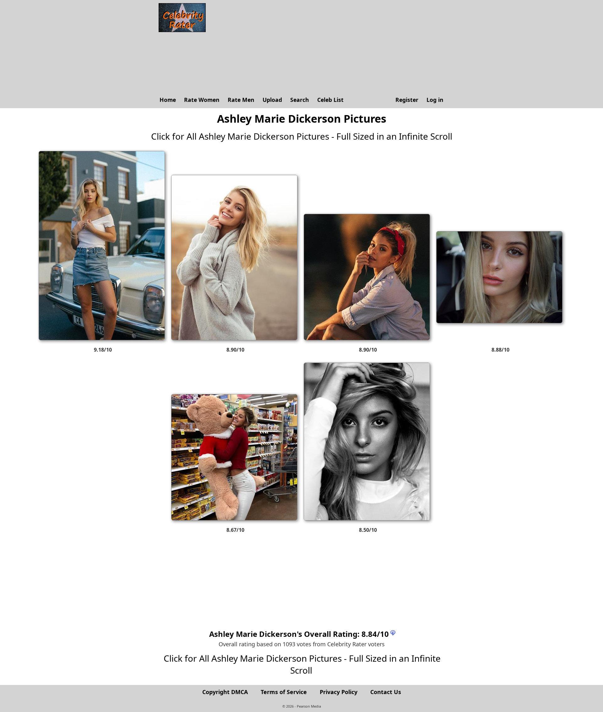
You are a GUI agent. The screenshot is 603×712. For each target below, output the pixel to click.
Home (168, 99)
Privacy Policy (338, 692)
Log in (434, 99)
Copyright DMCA (225, 692)
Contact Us (385, 692)
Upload (272, 99)
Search (299, 99)
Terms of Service (284, 692)
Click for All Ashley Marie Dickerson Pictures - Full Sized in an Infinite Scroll (301, 136)
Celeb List (330, 99)
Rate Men (241, 99)
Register (406, 99)
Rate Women (202, 99)
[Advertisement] (328, 47)
